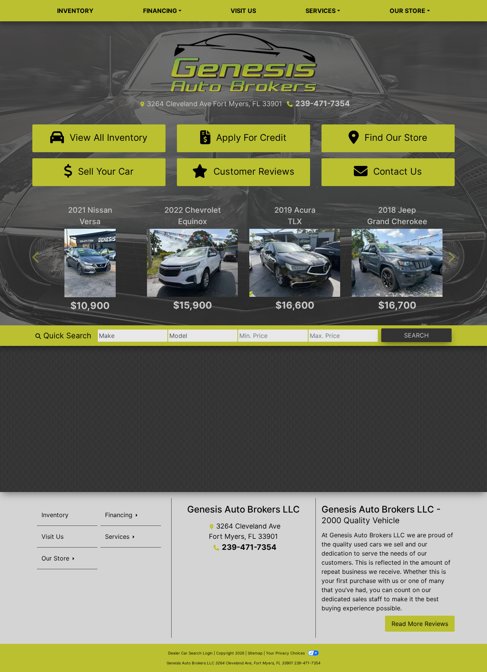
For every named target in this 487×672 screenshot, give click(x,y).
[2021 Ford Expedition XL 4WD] (397, 263)
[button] (36, 257)
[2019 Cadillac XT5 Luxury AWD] (294, 263)
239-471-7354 (322, 103)
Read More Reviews (420, 623)
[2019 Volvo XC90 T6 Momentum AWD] (192, 263)
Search (416, 335)
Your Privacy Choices (286, 652)
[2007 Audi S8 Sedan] (90, 263)
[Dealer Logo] (243, 62)
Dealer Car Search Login (190, 652)
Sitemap (255, 652)
